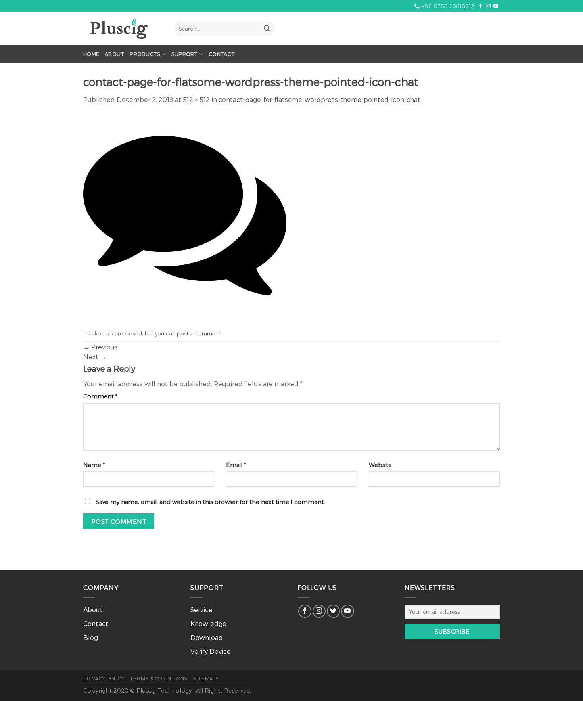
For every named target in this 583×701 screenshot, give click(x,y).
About (114, 54)
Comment (100, 396)
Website (380, 465)
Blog (90, 637)
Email (236, 465)
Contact (222, 54)
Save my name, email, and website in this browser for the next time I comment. (210, 501)
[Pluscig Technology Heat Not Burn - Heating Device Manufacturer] (123, 28)
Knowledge (208, 623)
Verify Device (210, 651)
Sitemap (205, 678)
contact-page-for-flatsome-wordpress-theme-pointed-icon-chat (319, 99)
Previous (100, 346)
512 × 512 (196, 99)
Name (94, 465)
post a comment (199, 333)
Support (184, 54)
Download (206, 637)
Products (145, 54)
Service (201, 609)
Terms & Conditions (159, 678)
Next (94, 356)
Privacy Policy (104, 678)
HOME (91, 54)
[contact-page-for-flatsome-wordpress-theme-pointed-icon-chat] (184, 214)
